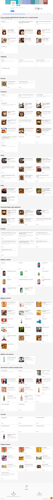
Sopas (44, 13)
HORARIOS (28, 13)
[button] (46, 1)
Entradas (32, 13)
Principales (37, 13)
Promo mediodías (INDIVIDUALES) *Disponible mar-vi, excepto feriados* (14, 13)
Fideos (41, 13)
